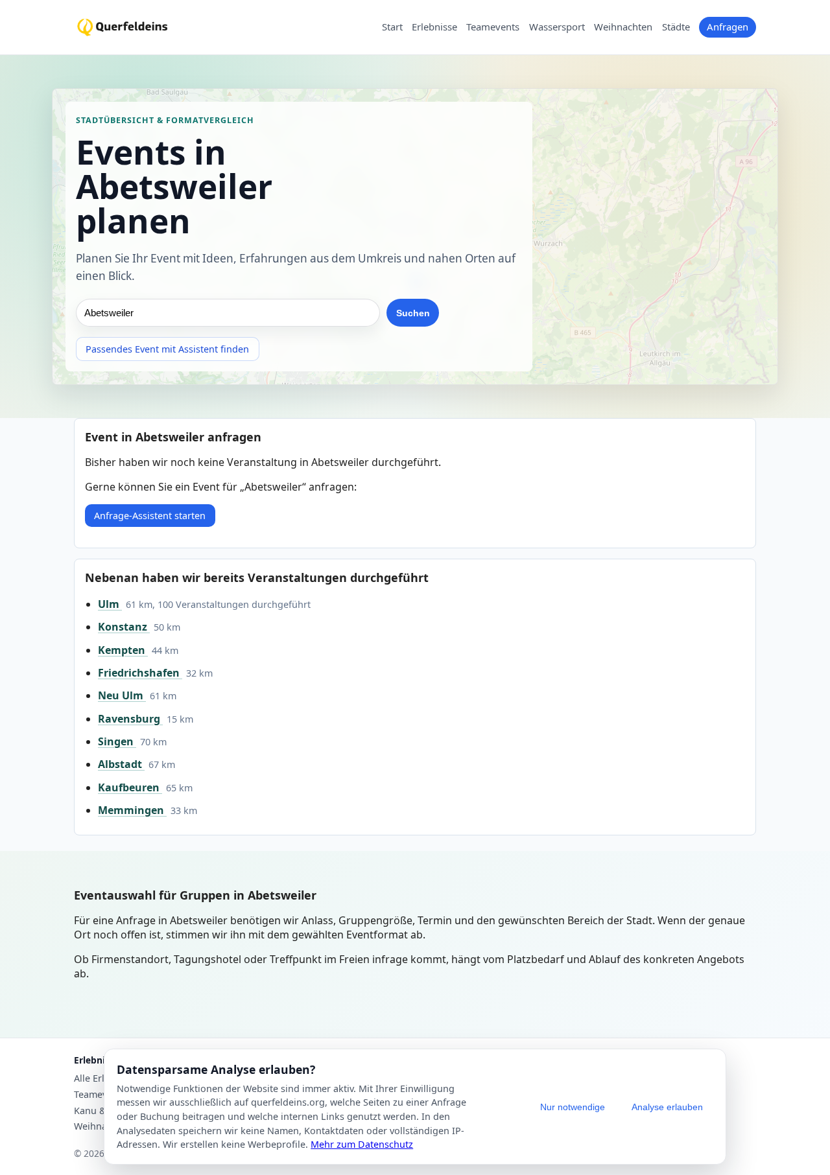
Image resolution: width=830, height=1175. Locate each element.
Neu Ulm (122, 695)
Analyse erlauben (667, 1107)
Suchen (413, 313)
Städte (676, 27)
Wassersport (557, 27)
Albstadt (121, 764)
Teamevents (492, 27)
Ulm (110, 604)
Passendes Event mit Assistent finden (167, 349)
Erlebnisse (434, 27)
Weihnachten (623, 27)
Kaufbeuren (130, 787)
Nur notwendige (572, 1107)
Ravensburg (130, 719)
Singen (117, 741)
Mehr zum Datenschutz (362, 1144)
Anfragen (727, 26)
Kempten (123, 650)
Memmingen (132, 810)
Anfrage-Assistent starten (150, 515)
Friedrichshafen (140, 673)
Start (392, 27)
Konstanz (124, 627)
